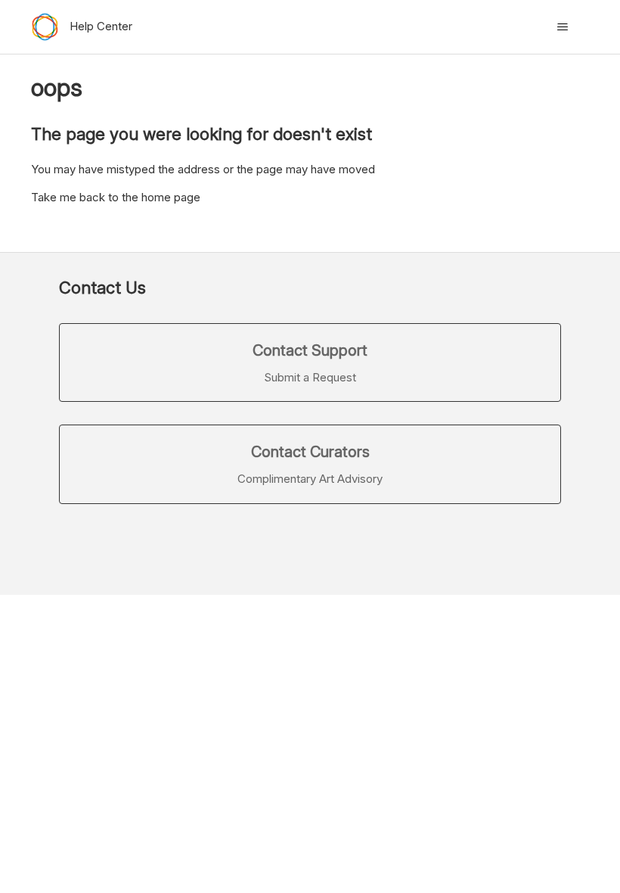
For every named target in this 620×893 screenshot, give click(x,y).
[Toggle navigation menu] (562, 27)
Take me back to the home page (115, 197)
